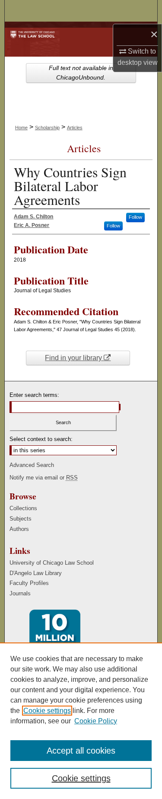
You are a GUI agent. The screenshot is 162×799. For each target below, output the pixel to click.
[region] (81, 720)
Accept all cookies (81, 750)
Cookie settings (47, 710)
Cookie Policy (95, 721)
